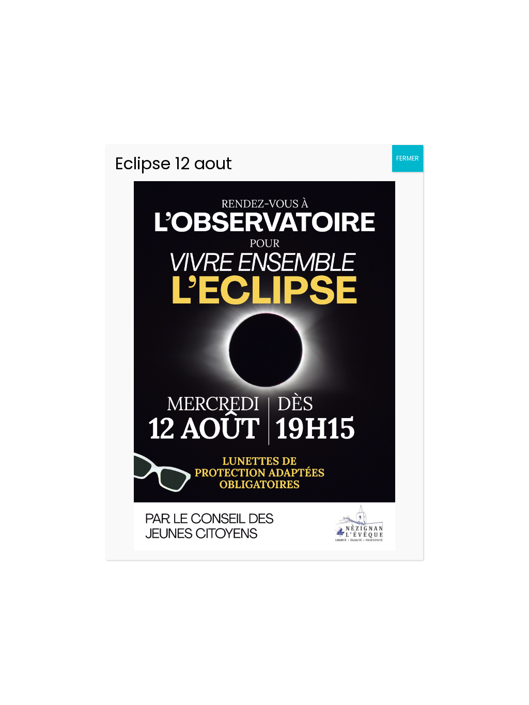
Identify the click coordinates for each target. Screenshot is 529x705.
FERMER (407, 158)
